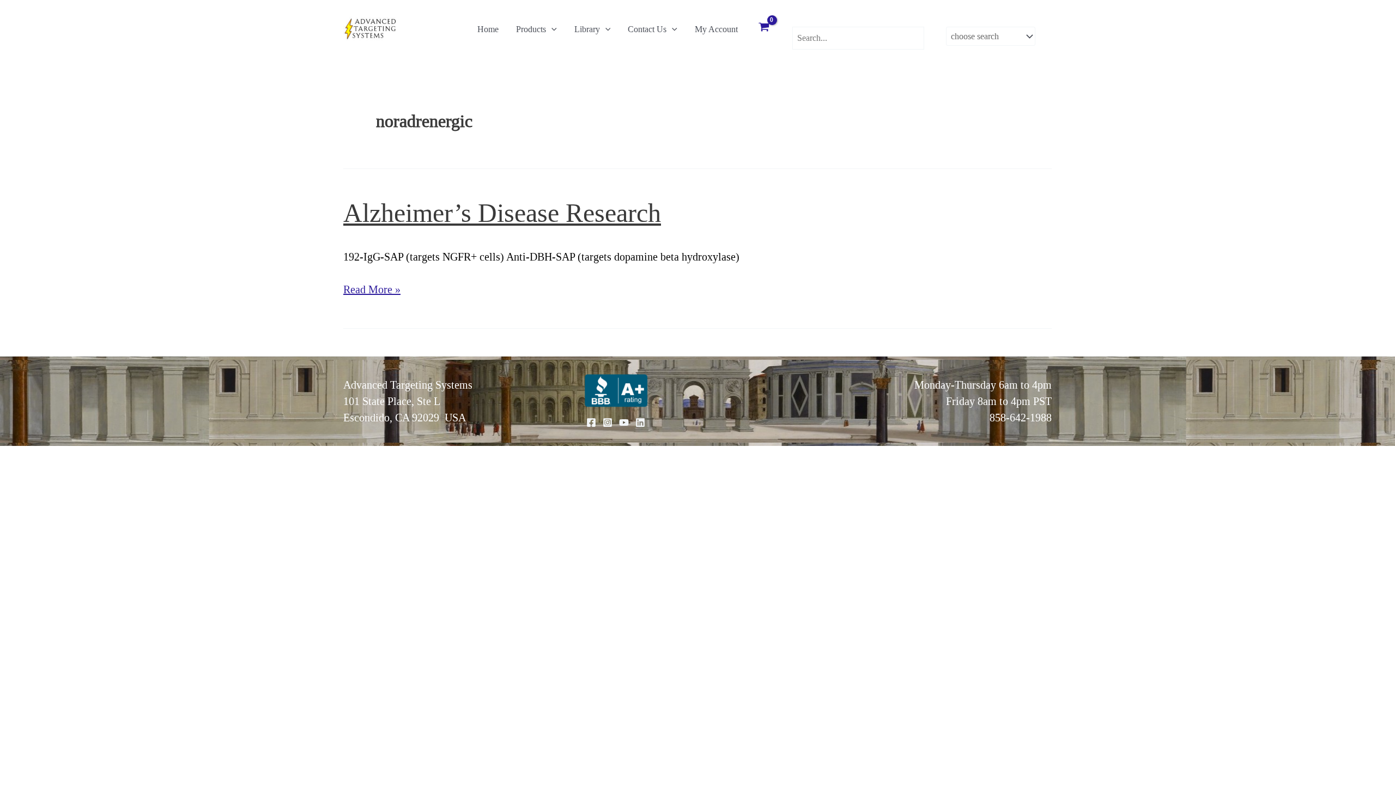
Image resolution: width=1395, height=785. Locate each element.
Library (587, 29)
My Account (716, 29)
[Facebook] (591, 422)
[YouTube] (624, 422)
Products (531, 29)
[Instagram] (607, 422)
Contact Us (647, 29)
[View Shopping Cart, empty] (764, 28)
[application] (551, 29)
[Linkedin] (640, 422)
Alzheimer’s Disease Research (502, 212)
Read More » (372, 290)
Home (488, 29)
